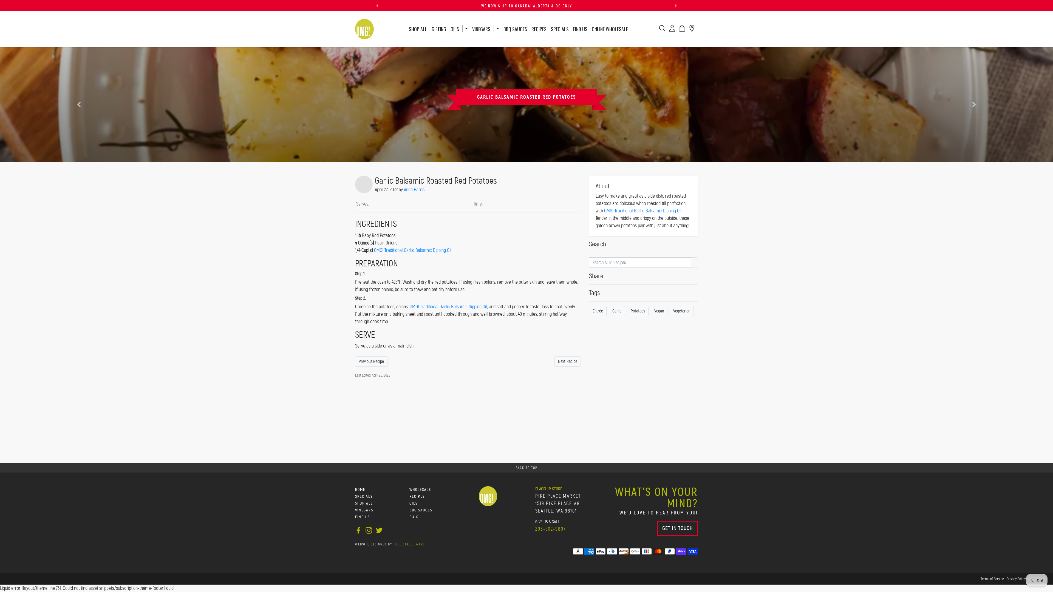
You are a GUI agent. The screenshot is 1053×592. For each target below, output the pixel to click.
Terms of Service (992, 578)
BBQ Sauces (515, 29)
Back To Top (526, 468)
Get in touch (677, 528)
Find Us (580, 29)
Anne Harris (414, 190)
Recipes (539, 29)
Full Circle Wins (409, 544)
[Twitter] (379, 529)
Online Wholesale (610, 29)
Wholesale (420, 489)
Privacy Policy (1016, 578)
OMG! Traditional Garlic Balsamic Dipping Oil (412, 250)
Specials (560, 29)
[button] (377, 5)
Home (360, 489)
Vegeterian (681, 311)
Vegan (659, 311)
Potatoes (638, 311)
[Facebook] (358, 529)
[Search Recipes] (694, 262)
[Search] (662, 29)
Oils (455, 29)
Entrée (598, 311)
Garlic (616, 311)
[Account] (672, 29)
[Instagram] (369, 529)
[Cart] (682, 29)
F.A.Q (414, 517)
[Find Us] (692, 29)
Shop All (418, 29)
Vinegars (481, 29)
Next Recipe (567, 361)
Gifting (439, 29)
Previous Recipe (371, 361)
